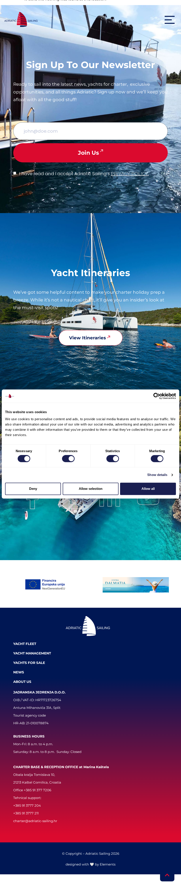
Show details (157, 475)
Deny (33, 488)
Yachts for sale (29, 663)
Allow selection (90, 488)
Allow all (148, 488)
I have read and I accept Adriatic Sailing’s (84, 174)
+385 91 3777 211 (26, 813)
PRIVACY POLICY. (130, 173)
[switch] (68, 458)
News (18, 672)
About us (22, 682)
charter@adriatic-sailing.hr (35, 821)
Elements (107, 864)
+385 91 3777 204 (27, 805)
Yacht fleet (24, 644)
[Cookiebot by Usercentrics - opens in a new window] (156, 396)
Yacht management (32, 653)
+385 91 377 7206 (37, 790)
